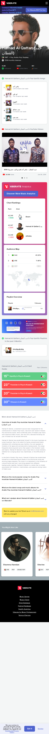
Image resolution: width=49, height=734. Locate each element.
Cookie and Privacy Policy (12, 731)
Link (23, 309)
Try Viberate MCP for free (36, 10)
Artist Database (24, 603)
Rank (9, 209)
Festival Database (24, 606)
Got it (29, 728)
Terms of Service (25, 615)
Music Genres (24, 597)
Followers (38, 303)
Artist (18, 209)
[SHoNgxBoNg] (9, 350)
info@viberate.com (37, 511)
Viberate (8, 3)
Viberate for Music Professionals (24, 612)
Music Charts (24, 600)
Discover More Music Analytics (21, 193)
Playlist (10, 303)
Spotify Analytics (24, 609)
